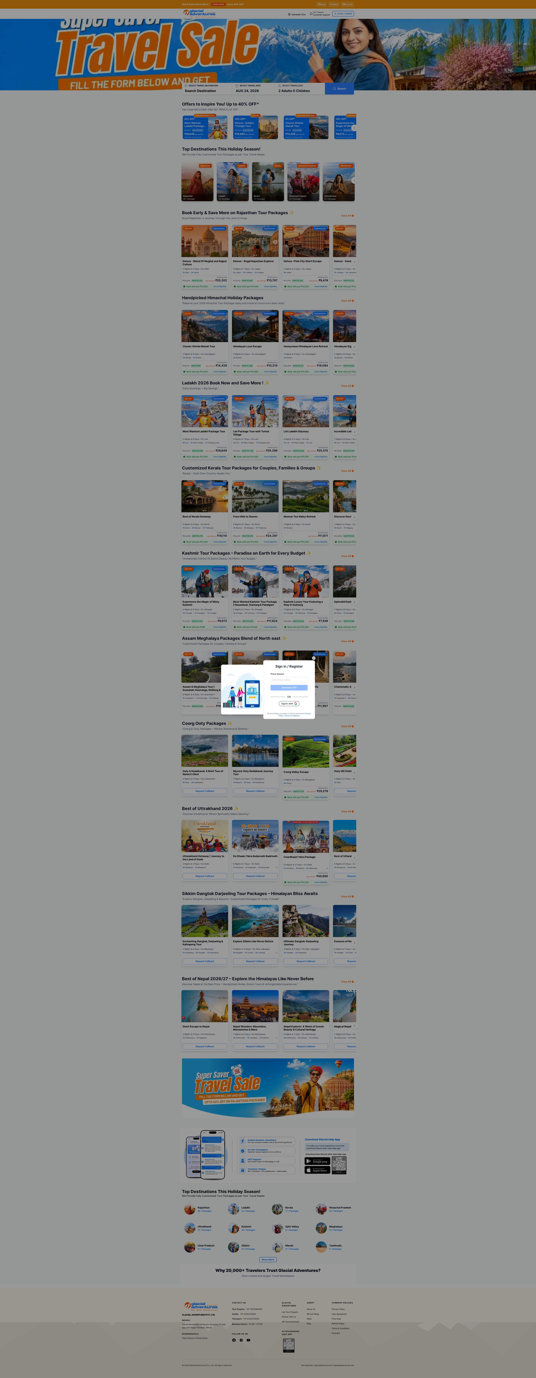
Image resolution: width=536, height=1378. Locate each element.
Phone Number (277, 674)
